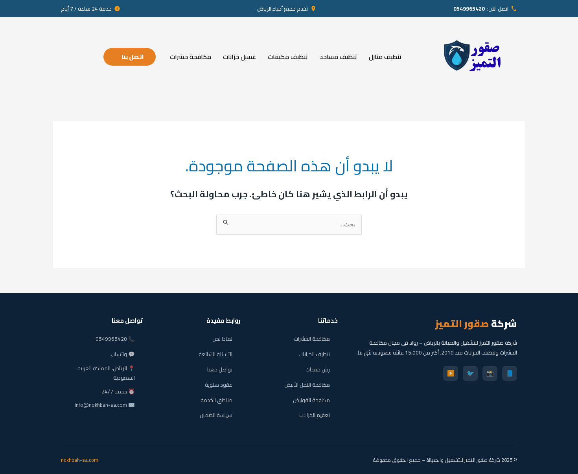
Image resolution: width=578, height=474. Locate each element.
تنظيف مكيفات (288, 56)
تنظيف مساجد (338, 56)
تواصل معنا (219, 369)
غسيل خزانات (239, 56)
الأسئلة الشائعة (215, 354)
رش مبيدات (318, 369)
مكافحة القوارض (311, 400)
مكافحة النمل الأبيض (307, 385)
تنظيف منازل (385, 56)
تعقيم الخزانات (314, 415)
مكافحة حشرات (190, 56)
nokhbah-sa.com (79, 460)
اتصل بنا (132, 56)
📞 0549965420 (115, 339)
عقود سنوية (218, 385)
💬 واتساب (122, 354)
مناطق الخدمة (216, 400)
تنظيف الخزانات (314, 354)
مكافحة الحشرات (312, 339)
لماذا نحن (222, 339)
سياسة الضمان (216, 415)
